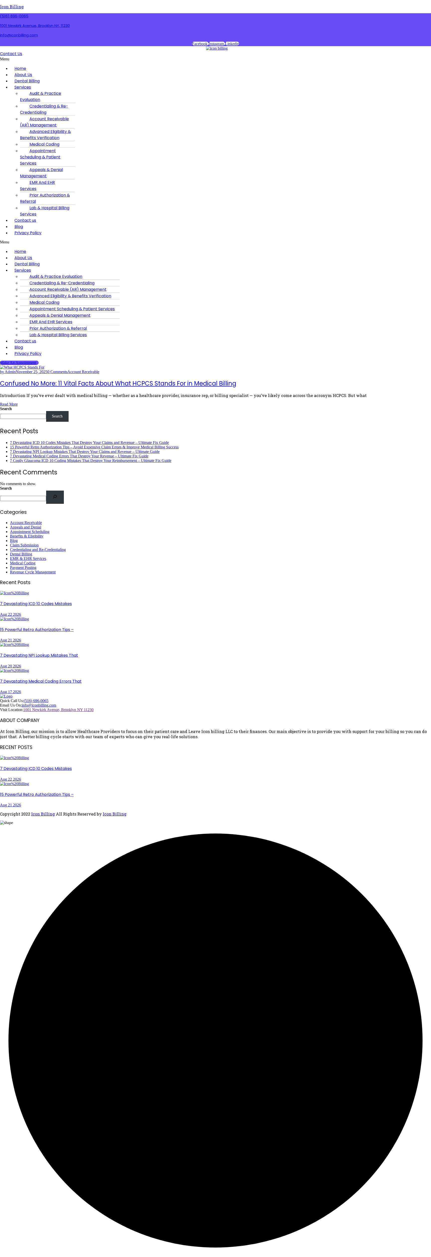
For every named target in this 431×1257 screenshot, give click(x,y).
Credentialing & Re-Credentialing (44, 109)
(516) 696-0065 (14, 16)
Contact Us (11, 54)
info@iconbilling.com (19, 35)
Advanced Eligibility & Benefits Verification (45, 135)
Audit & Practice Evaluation (40, 97)
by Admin (8, 372)
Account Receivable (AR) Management (44, 122)
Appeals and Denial (25, 527)
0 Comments (57, 372)
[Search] (55, 497)
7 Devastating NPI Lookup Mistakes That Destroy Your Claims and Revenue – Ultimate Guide (85, 451)
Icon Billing (12, 6)
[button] (158, 59)
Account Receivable (83, 372)
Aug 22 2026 (10, 614)
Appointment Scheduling (29, 531)
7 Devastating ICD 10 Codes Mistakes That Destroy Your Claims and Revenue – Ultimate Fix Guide (89, 442)
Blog (14, 540)
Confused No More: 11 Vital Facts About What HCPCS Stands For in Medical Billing (118, 383)
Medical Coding (22, 563)
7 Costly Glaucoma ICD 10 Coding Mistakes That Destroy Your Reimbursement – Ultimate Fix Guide (90, 460)
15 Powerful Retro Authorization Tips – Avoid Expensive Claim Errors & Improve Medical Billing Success (94, 447)
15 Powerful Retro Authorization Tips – (37, 629)
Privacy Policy (27, 233)
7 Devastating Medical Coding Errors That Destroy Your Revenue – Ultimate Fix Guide (79, 456)
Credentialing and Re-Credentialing (38, 549)
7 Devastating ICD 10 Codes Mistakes (36, 604)
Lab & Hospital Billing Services (44, 211)
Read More (9, 404)
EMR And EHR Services (37, 186)
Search (6, 409)
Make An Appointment (18, 363)
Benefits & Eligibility (26, 536)
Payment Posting (23, 567)
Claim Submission (24, 545)
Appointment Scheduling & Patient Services (40, 157)
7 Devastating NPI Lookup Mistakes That (39, 655)
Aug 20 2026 (10, 666)
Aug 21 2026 (10, 640)
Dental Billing (21, 554)
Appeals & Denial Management (41, 173)
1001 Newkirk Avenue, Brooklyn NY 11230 (58, 710)
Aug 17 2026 (10, 692)
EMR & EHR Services (28, 558)
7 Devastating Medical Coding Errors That (41, 681)
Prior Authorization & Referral (45, 198)
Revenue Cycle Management (33, 572)
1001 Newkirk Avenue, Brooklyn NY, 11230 (35, 25)
